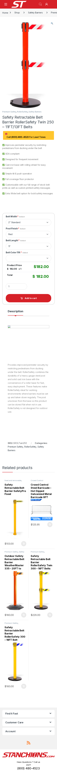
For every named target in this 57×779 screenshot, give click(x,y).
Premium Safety (9, 112)
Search (40, 4)
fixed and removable (13, 480)
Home (5, 12)
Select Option (23, 543)
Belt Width (15, 216)
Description (15, 311)
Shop (17, 12)
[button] (52, 23)
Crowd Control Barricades (37, 481)
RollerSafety (22, 112)
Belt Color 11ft (17, 252)
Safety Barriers (35, 12)
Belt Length (16, 240)
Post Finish (15, 228)
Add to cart (31, 298)
